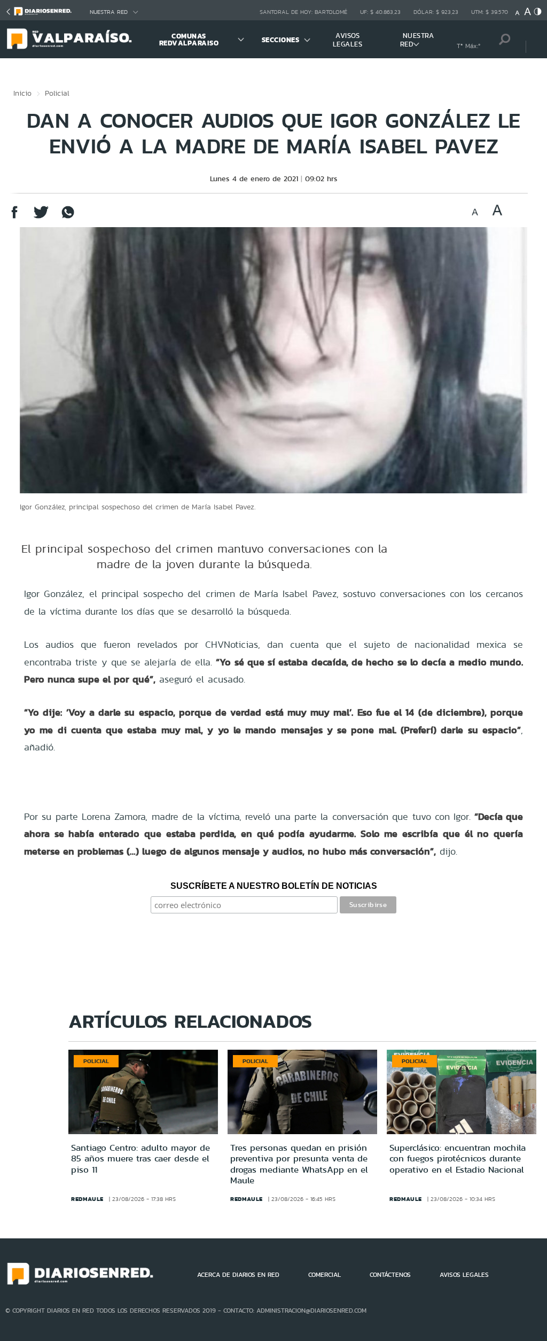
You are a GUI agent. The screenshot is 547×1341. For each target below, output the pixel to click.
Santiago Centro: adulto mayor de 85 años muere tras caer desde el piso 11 (140, 1158)
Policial (57, 93)
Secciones (281, 40)
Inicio (22, 93)
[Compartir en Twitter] (41, 217)
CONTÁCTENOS (390, 1275)
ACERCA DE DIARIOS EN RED (238, 1275)
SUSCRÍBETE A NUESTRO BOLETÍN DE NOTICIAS (273, 885)
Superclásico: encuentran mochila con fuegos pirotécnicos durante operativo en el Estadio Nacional (457, 1158)
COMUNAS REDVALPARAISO (189, 39)
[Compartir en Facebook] (14, 217)
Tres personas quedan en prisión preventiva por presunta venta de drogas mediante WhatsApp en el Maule (299, 1164)
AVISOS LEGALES (348, 39)
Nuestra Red (109, 12)
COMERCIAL (324, 1275)
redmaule (87, 1199)
